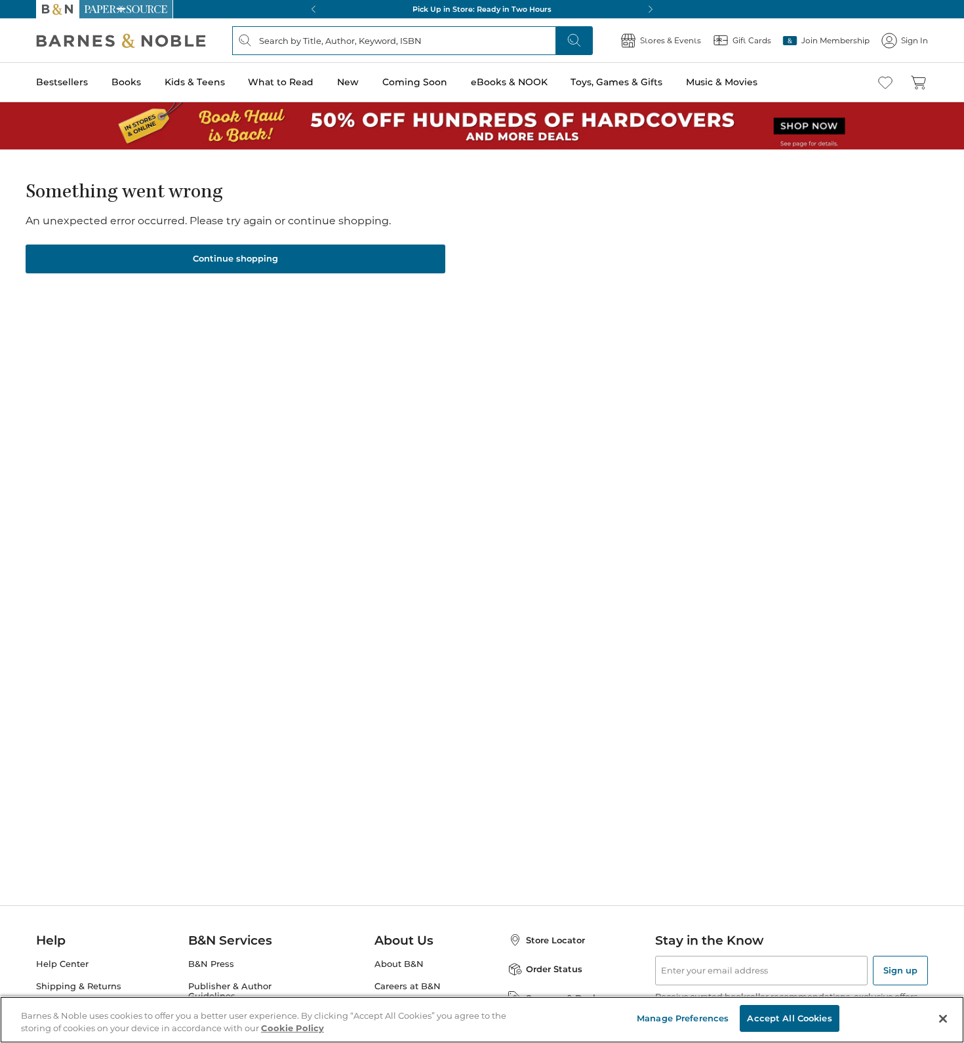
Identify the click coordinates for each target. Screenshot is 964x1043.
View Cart (929, 963)
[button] (482, 521)
